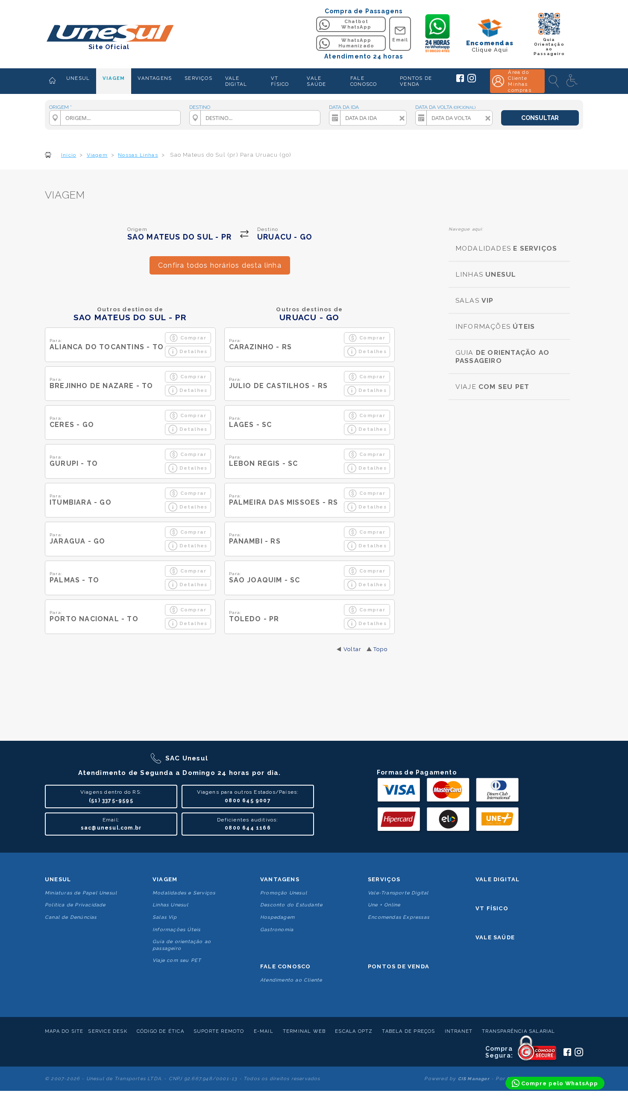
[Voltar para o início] (109, 34)
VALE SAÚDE (316, 81)
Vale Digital (497, 879)
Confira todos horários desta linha (220, 265)
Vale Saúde (495, 937)
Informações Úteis (176, 929)
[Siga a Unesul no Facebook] (460, 80)
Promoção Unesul (283, 893)
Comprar (193, 338)
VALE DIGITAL (236, 81)
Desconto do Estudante (291, 905)
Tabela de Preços (408, 1031)
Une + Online (384, 905)
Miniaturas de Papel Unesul (81, 893)
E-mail (263, 1031)
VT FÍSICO (280, 81)
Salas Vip (165, 917)
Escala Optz (354, 1031)
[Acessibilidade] (573, 81)
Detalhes (193, 351)
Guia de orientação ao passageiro (182, 945)
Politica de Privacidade (75, 905)
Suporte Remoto (219, 1031)
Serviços (384, 879)
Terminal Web (304, 1031)
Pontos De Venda (398, 966)
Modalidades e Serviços (184, 893)
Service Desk (107, 1031)
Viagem (165, 879)
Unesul (58, 879)
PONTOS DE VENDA (416, 81)
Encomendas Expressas (398, 917)
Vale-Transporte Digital (398, 893)
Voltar (352, 649)
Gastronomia (276, 929)
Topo (380, 649)
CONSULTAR (540, 117)
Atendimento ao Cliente (291, 980)
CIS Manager (474, 1078)
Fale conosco (285, 966)
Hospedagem (277, 917)
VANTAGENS (155, 78)
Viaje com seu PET (177, 960)
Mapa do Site (64, 1031)
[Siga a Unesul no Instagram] (471, 81)
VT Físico (491, 908)
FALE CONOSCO (363, 81)
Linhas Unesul (171, 905)
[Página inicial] (52, 81)
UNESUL (78, 78)
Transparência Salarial (518, 1031)
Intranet (459, 1031)
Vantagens (279, 879)
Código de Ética (160, 1031)
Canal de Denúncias (71, 917)
